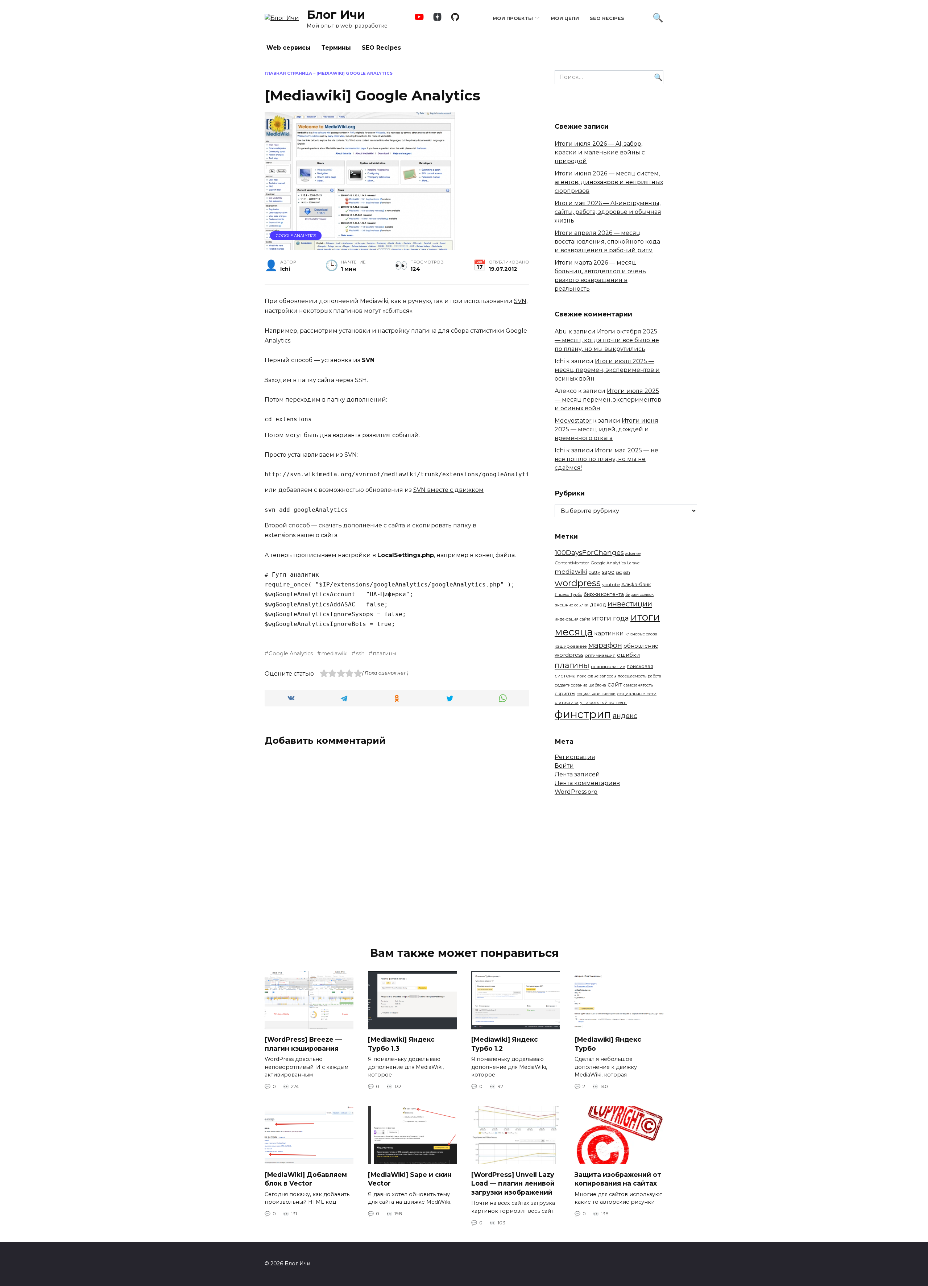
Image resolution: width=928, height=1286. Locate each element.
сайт (615, 684)
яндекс (625, 716)
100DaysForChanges (589, 552)
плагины (384, 653)
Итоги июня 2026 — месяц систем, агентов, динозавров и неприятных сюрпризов (609, 182)
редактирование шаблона (580, 685)
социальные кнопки (596, 694)
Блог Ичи (336, 15)
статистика (567, 702)
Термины (336, 47)
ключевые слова (641, 634)
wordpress (578, 582)
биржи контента (604, 594)
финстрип (583, 714)
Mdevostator (573, 420)
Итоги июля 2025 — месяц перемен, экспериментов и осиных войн (607, 370)
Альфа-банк (636, 584)
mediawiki (334, 653)
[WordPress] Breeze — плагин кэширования (303, 1044)
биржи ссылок (639, 594)
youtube (611, 584)
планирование (608, 666)
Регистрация (575, 757)
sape (608, 572)
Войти (564, 765)
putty (594, 572)
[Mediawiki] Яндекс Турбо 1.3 (401, 1044)
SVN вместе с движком (448, 489)
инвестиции (630, 603)
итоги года (610, 618)
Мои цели (565, 18)
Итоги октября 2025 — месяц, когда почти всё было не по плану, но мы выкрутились (607, 340)
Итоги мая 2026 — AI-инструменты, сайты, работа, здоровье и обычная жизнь (608, 212)
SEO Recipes (607, 18)
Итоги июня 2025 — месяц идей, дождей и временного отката (606, 429)
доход (598, 604)
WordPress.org (576, 791)
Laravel (634, 563)
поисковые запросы (596, 676)
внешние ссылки (571, 605)
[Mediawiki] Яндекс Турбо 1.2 (504, 1044)
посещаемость (632, 676)
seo (619, 572)
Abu (561, 331)
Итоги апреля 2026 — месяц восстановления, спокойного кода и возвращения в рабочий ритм (607, 241)
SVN (520, 301)
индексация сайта (573, 619)
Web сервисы (288, 47)
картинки (609, 633)
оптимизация (600, 655)
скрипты (565, 693)
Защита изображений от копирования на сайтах (618, 1178)
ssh (360, 653)
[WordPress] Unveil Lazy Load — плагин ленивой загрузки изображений (513, 1183)
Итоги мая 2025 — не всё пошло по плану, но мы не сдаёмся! (606, 459)
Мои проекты (513, 18)
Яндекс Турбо (568, 594)
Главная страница (288, 73)
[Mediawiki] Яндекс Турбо (608, 1044)
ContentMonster (572, 562)
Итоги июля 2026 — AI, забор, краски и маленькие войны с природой (600, 152)
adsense (633, 553)
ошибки (628, 655)
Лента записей (577, 774)
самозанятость (638, 685)
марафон (605, 645)
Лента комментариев (587, 783)
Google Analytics (296, 235)
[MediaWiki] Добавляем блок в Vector (306, 1178)
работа (654, 676)
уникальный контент (603, 702)
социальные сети (636, 693)
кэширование (571, 646)
